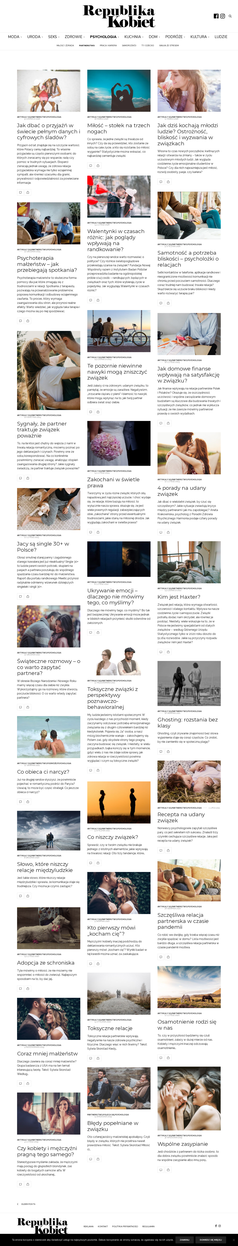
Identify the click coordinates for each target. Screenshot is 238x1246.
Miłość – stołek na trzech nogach (118, 128)
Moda (13, 36)
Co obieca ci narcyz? (43, 772)
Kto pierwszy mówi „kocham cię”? (111, 930)
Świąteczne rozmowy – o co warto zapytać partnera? (48, 667)
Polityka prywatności (125, 1226)
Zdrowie (73, 36)
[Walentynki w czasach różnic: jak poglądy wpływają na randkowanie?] (119, 197)
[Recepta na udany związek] (189, 782)
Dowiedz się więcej (211, 1240)
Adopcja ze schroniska (46, 963)
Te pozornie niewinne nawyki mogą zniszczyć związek (117, 372)
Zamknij (184, 1240)
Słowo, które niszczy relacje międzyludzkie (45, 867)
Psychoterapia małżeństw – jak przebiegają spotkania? (47, 264)
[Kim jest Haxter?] (189, 562)
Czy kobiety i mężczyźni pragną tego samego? (47, 1151)
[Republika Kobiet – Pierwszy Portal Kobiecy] (119, 16)
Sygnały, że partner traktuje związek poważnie (42, 429)
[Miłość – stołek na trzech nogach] (119, 91)
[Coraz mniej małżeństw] (48, 1019)
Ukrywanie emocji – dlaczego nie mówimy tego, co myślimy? (115, 596)
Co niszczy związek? (112, 837)
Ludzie (221, 36)
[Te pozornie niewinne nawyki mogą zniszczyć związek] (119, 331)
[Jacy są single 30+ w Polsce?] (48, 509)
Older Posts (28, 1204)
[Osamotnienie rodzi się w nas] (189, 987)
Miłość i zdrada (65, 45)
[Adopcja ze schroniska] (48, 928)
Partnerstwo (39, 117)
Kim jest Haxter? (179, 597)
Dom (153, 36)
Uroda (33, 36)
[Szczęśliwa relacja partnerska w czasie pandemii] (189, 880)
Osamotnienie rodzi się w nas (187, 1024)
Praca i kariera (108, 45)
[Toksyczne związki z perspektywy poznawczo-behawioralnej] (119, 658)
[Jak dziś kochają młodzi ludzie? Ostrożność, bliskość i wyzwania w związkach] (189, 91)
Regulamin (148, 1226)
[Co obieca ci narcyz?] (48, 737)
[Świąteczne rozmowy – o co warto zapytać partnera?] (48, 626)
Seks (52, 36)
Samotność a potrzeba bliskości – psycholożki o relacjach (188, 259)
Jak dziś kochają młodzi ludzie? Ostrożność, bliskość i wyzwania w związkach (188, 134)
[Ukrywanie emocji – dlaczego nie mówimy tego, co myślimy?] (119, 559)
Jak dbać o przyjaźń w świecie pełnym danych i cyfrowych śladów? (48, 131)
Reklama (89, 1226)
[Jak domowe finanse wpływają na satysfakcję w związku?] (189, 334)
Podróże (174, 36)
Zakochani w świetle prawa (113, 482)
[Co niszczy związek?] (119, 802)
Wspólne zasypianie (183, 1144)
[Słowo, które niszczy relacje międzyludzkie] (48, 830)
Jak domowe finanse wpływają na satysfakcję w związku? (189, 375)
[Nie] (233, 1240)
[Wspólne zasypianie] (189, 1098)
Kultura (198, 36)
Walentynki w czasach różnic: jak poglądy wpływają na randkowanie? (116, 240)
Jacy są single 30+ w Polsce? (43, 547)
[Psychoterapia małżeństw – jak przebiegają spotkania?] (48, 223)
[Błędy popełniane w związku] (119, 1088)
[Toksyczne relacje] (119, 994)
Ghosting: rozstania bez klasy (188, 722)
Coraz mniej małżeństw (47, 1053)
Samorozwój (129, 45)
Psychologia (103, 36)
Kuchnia (132, 36)
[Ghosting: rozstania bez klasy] (189, 683)
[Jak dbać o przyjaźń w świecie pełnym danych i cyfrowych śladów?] (48, 91)
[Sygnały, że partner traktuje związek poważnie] (48, 370)
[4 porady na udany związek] (189, 453)
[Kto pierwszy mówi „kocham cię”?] (119, 893)
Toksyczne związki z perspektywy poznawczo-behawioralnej (112, 698)
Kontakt (103, 1226)
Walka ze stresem (169, 45)
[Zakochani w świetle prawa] (119, 443)
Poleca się (108, 1115)
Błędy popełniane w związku (112, 1126)
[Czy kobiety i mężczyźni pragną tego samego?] (48, 1114)
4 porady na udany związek (182, 491)
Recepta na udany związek (181, 817)
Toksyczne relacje (110, 1028)
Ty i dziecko (147, 45)
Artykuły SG (24, 117)
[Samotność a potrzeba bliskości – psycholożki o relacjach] (189, 215)
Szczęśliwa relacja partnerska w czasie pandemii (183, 921)
